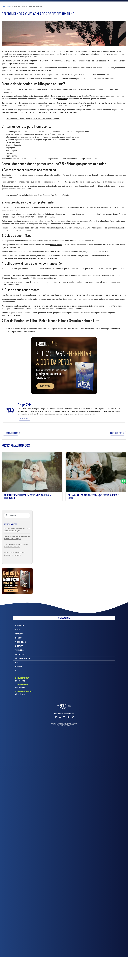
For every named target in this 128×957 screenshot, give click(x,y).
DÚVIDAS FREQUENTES (22, 658)
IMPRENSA (18, 667)
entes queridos (56, 245)
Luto (8, 7)
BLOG (16, 662)
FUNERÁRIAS (19, 650)
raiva (123, 299)
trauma (113, 96)
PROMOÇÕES (19, 634)
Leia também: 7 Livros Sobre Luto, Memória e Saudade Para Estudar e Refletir (37, 195)
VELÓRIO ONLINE (20, 642)
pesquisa (9, 96)
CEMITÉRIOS (19, 646)
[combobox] (17, 515)
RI (15, 671)
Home (3, 7)
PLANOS (17, 630)
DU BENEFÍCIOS (20, 654)
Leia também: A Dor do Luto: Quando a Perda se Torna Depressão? (33, 119)
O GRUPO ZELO (19, 626)
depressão (62, 99)
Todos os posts (24, 418)
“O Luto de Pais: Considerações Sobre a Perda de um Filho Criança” (37, 61)
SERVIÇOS (18, 638)
